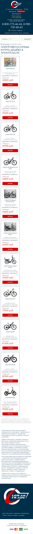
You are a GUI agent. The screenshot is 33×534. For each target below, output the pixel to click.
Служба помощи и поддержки (16, 525)
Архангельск (18, 9)
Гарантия (8, 33)
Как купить (15, 33)
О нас (4, 515)
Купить (10, 85)
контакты (26, 33)
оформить (21, 11)
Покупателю (25, 513)
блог (20, 33)
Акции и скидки (12, 515)
